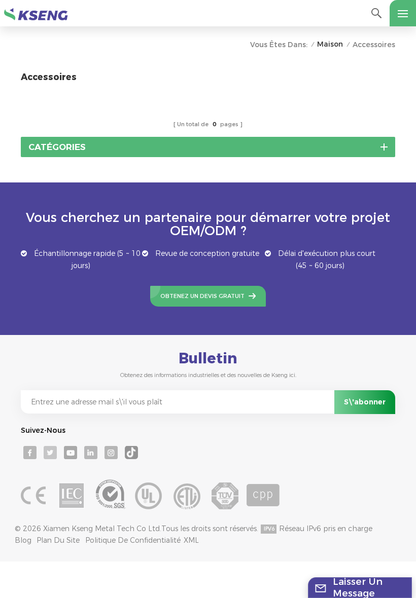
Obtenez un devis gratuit (202, 296)
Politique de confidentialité (133, 540)
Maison (330, 44)
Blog (23, 540)
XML (191, 540)
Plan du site (58, 540)
